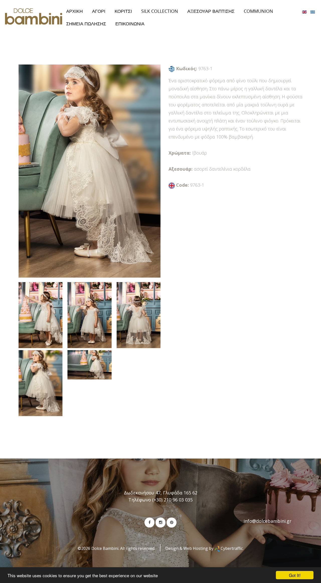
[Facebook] (149, 522)
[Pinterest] (172, 522)
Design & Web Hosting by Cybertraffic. (204, 548)
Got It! (295, 575)
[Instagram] (160, 522)
